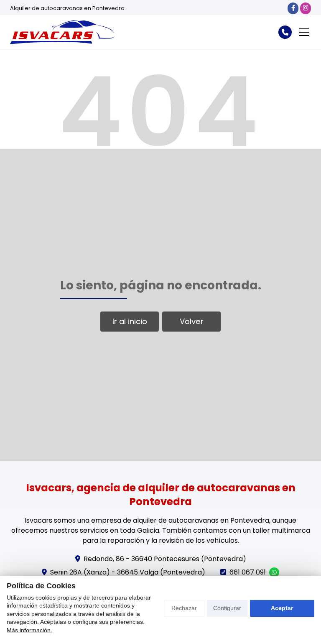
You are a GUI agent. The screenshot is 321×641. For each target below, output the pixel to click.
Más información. (29, 630)
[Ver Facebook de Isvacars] (293, 8)
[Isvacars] (62, 32)
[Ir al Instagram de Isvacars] (305, 8)
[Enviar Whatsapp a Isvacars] (274, 572)
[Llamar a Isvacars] (285, 32)
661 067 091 (247, 572)
